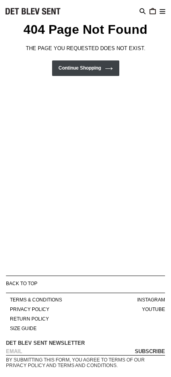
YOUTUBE (153, 309)
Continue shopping (79, 68)
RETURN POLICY (29, 319)
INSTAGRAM (151, 300)
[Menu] (162, 10)
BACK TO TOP (21, 283)
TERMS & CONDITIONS (36, 300)
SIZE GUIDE (23, 328)
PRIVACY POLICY (29, 309)
